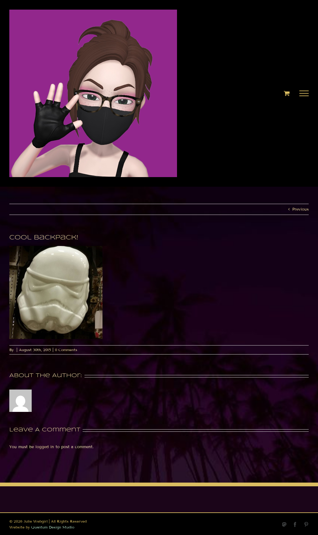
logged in (44, 446)
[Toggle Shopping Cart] (287, 93)
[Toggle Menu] (304, 93)
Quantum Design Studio (52, 527)
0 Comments (66, 349)
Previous (300, 209)
